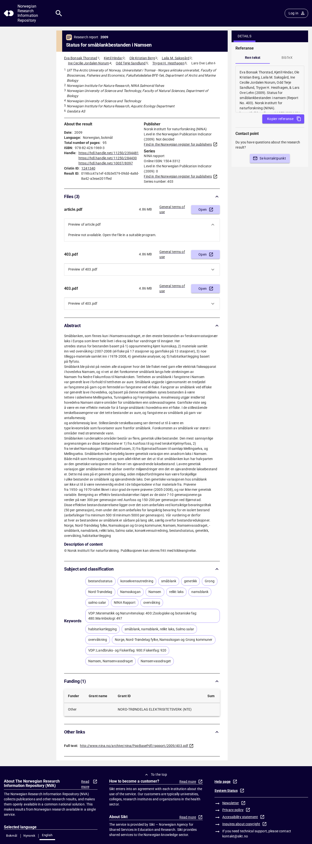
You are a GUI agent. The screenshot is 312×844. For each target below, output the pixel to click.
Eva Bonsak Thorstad (80, 58)
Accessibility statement (240, 817)
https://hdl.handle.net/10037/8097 (105, 163)
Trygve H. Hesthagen (168, 63)
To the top (159, 774)
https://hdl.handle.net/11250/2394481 (108, 153)
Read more (85, 784)
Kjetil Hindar (113, 58)
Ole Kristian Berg (142, 58)
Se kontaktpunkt (273, 158)
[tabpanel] (269, 89)
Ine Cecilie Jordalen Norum (88, 63)
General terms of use (172, 209)
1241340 (88, 168)
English (47, 835)
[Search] (59, 13)
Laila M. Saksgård (175, 58)
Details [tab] (244, 36)
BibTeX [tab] (287, 58)
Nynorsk (29, 835)
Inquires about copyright (241, 824)
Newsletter (230, 803)
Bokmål (11, 835)
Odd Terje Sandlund (131, 63)
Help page (222, 782)
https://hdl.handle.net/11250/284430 (107, 158)
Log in (293, 13)
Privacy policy (233, 810)
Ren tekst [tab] (253, 58)
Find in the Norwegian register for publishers (178, 144)
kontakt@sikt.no (235, 836)
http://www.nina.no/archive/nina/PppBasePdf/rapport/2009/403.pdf (134, 746)
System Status (226, 791)
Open (202, 209)
